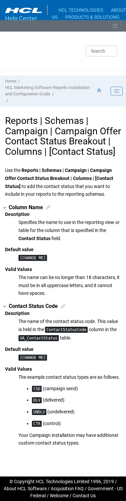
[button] (5, 207)
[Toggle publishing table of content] (117, 91)
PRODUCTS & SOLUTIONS (92, 17)
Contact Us (84, 495)
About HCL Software (25, 488)
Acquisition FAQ (67, 488)
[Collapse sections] (99, 91)
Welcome (59, 495)
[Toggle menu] (115, 25)
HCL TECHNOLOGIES (80, 10)
